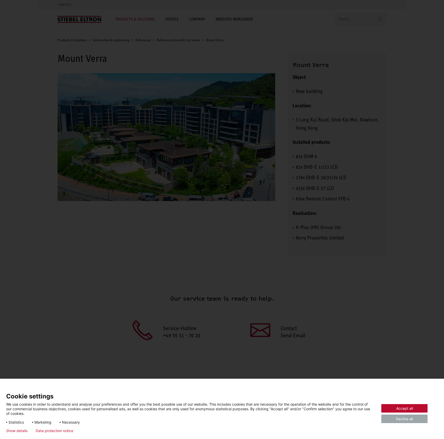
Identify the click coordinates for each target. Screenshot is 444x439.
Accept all (404, 408)
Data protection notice (54, 431)
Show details (16, 431)
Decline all (404, 419)
